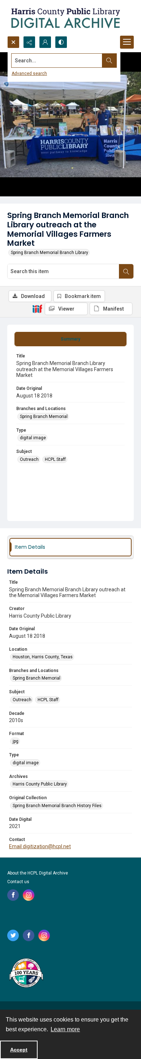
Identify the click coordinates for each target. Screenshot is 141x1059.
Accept (18, 1050)
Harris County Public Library (40, 784)
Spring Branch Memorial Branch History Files (57, 805)
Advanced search (29, 73)
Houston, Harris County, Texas (43, 656)
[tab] (70, 339)
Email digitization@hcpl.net (40, 846)
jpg (15, 741)
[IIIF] (37, 308)
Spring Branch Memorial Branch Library (49, 252)
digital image (33, 437)
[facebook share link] (13, 895)
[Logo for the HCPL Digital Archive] (65, 18)
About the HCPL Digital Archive (37, 873)
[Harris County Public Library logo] (25, 974)
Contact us (18, 881)
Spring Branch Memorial (44, 416)
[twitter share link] (13, 935)
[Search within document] (126, 271)
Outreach (29, 459)
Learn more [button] (65, 1029)
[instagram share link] (28, 895)
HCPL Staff (55, 459)
